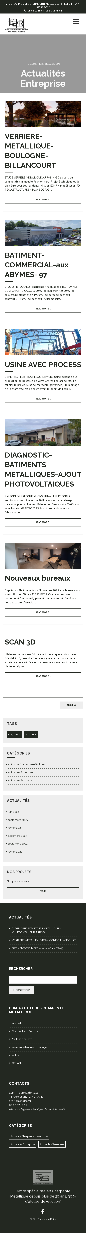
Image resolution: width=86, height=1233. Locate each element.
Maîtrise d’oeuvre (22, 1039)
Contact (16, 1063)
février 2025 (15, 827)
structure (30, 734)
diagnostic (14, 734)
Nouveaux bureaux (37, 578)
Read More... (43, 199)
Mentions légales (19, 1109)
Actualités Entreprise (20, 772)
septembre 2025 (18, 819)
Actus (15, 1055)
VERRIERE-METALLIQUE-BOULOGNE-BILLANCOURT (44, 940)
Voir (43, 891)
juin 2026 (13, 811)
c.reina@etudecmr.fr (21, 1100)
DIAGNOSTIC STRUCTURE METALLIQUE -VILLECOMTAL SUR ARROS (36, 930)
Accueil (16, 1023)
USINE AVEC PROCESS (43, 364)
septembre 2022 (18, 843)
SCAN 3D (20, 642)
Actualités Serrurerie (20, 780)
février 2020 (15, 851)
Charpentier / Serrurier (25, 1031)
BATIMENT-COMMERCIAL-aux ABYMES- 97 (36, 265)
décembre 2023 (17, 835)
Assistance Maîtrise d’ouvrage (29, 1047)
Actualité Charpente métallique (26, 764)
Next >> (71, 705)
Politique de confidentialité (48, 1109)
